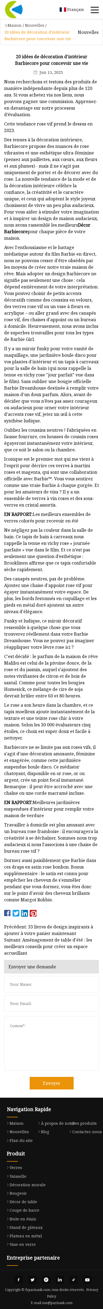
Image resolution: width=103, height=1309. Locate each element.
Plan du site (21, 1140)
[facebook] (19, 1280)
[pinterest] (46, 1280)
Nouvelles (34, 25)
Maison (15, 25)
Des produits (84, 1123)
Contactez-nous (87, 1131)
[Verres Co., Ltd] (20, 9)
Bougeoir (18, 1193)
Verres (16, 1167)
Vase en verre (23, 1244)
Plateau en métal (26, 1235)
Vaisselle (18, 1176)
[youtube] (87, 1280)
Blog (45, 1131)
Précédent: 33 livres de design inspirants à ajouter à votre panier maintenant (48, 930)
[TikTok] (73, 1280)
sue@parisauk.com (57, 1303)
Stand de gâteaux (26, 1227)
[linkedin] (60, 1280)
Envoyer (51, 1083)
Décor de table (23, 1201)
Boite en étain (23, 1219)
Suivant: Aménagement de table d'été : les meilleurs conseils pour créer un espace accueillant (48, 946)
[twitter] (32, 1280)
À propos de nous (57, 1123)
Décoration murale (28, 1184)
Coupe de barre (24, 1210)
